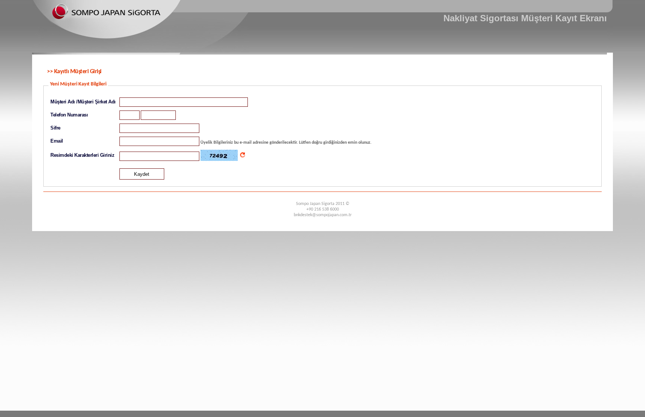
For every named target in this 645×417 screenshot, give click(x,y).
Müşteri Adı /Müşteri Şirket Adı (83, 102)
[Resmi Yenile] (242, 155)
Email (56, 141)
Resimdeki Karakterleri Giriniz (82, 155)
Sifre (55, 128)
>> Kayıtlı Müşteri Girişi (74, 72)
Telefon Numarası (69, 115)
